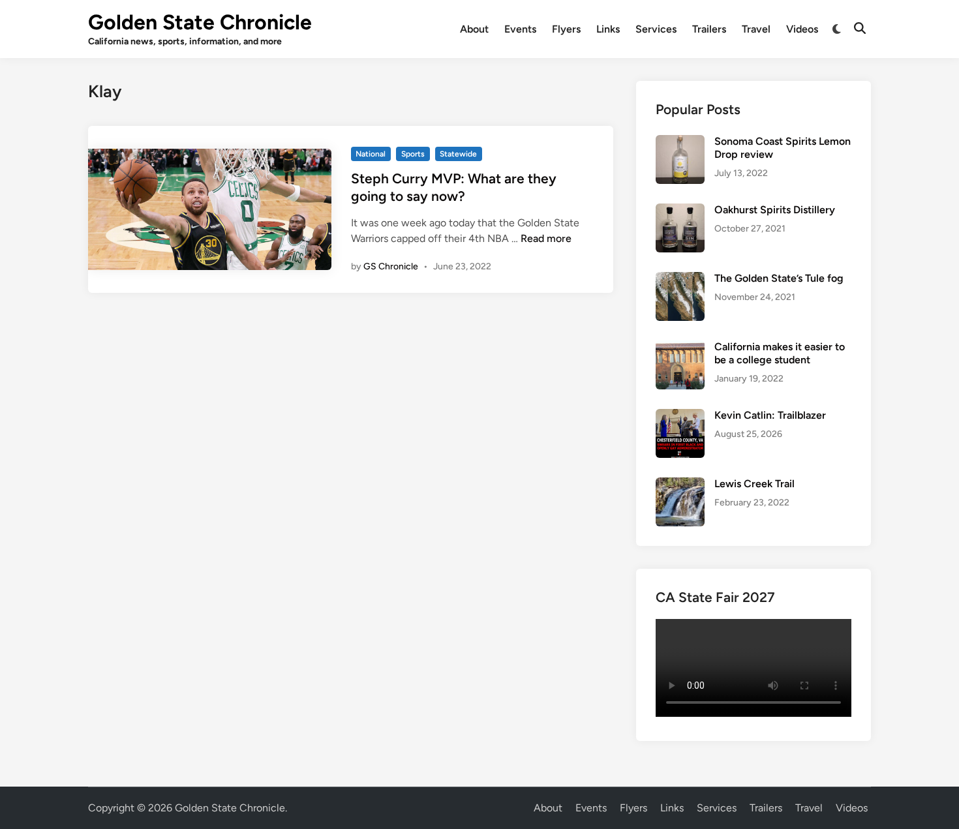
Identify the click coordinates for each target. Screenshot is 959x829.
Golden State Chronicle (200, 22)
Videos (802, 29)
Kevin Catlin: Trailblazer (770, 415)
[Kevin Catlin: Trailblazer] (680, 416)
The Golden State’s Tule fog (779, 278)
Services (656, 29)
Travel (756, 29)
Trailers (709, 29)
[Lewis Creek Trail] (680, 485)
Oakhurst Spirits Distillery (774, 209)
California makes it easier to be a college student (779, 353)
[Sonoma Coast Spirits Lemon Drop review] (680, 142)
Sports (413, 153)
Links (608, 29)
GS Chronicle (390, 266)
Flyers (566, 29)
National (371, 153)
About (474, 29)
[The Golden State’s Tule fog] (680, 279)
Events (520, 29)
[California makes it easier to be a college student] (680, 348)
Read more (546, 238)
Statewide (458, 153)
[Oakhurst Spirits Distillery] (680, 211)
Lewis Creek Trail (754, 483)
